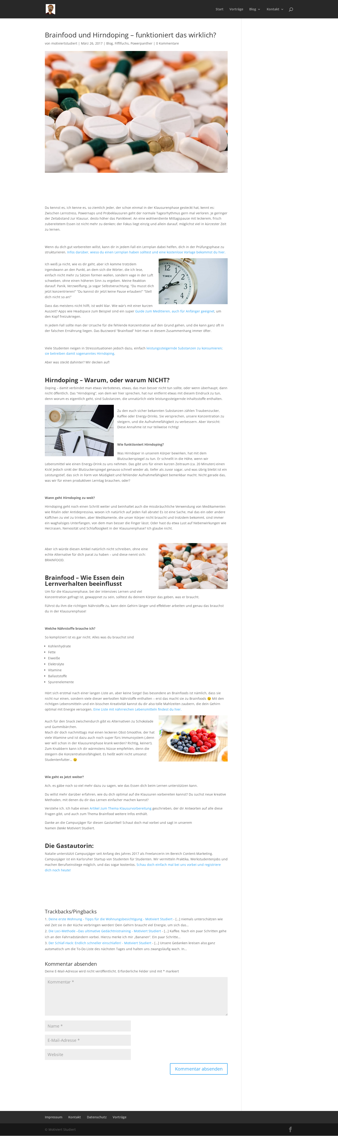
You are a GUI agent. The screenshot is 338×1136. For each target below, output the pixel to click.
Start (219, 9)
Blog (252, 9)
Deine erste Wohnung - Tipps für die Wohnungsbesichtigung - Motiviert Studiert (110, 919)
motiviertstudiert (64, 43)
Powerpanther (141, 43)
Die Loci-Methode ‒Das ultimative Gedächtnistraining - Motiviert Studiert (105, 931)
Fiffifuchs (122, 43)
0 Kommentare (167, 43)
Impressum (53, 1117)
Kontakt (273, 9)
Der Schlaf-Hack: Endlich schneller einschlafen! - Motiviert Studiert (100, 943)
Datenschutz (97, 1117)
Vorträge (236, 9)
